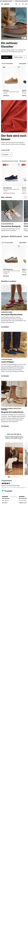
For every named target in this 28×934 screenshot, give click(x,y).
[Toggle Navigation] (2, 4)
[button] (14, 23)
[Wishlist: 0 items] (22, 4)
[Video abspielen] (25, 38)
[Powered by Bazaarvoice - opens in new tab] (13, 477)
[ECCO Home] (7, 4)
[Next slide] (25, 197)
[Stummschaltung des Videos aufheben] (23, 38)
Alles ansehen (22, 63)
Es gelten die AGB (5, 150)
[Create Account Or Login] (19, 4)
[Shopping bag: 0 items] (26, 4)
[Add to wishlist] (18, 67)
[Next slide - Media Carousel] (26, 458)
